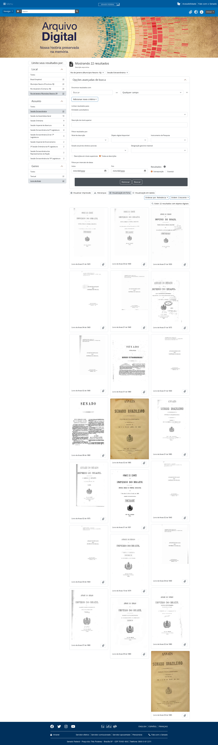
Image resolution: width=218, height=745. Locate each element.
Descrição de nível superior (82, 120)
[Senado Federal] (109, 4)
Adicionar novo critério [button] (84, 99)
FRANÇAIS (163, 726)
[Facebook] (53, 726)
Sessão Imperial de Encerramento (47, 142)
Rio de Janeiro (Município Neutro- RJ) (47, 94)
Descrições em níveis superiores (86, 156)
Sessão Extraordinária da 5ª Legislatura (47, 130)
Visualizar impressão (82, 193)
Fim (112, 166)
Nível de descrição (78, 135)
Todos (32, 75)
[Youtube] (72, 726)
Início (74, 166)
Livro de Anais (47, 181)
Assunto (36, 101)
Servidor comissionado (101, 735)
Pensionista (137, 735)
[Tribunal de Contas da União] (114, 726)
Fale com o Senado (207, 4)
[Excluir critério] (187, 92)
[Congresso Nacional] (108, 726)
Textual (47, 177)
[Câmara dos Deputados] (103, 726)
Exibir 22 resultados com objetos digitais (171, 203)
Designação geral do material (142, 146)
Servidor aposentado (121, 735)
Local (35, 69)
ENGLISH (142, 726)
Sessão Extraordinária (47, 112)
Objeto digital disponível (120, 135)
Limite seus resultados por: (47, 63)
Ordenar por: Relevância (156, 197)
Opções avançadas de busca (89, 79)
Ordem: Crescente (179, 197)
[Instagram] (66, 726)
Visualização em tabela (145, 193)
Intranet (55, 735)
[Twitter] (59, 726)
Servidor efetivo (82, 735)
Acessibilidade (189, 4)
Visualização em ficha (121, 193)
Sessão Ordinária (47, 121)
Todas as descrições (109, 156)
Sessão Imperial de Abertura (47, 126)
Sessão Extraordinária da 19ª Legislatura (47, 159)
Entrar (209, 12)
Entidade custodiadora (80, 110)
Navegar (7, 11)
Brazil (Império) (47, 80)
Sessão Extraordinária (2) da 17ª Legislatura (47, 136)
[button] (179, 3)
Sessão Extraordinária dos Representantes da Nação (47, 152)
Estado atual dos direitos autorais (84, 146)
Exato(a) (170, 171)
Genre (35, 166)
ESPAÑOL (152, 726)
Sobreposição (158, 171)
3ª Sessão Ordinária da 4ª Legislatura (47, 147)
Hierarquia (101, 193)
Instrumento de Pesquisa (160, 135)
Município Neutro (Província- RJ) (47, 85)
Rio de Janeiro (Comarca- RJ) (47, 89)
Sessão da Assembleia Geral (47, 116)
